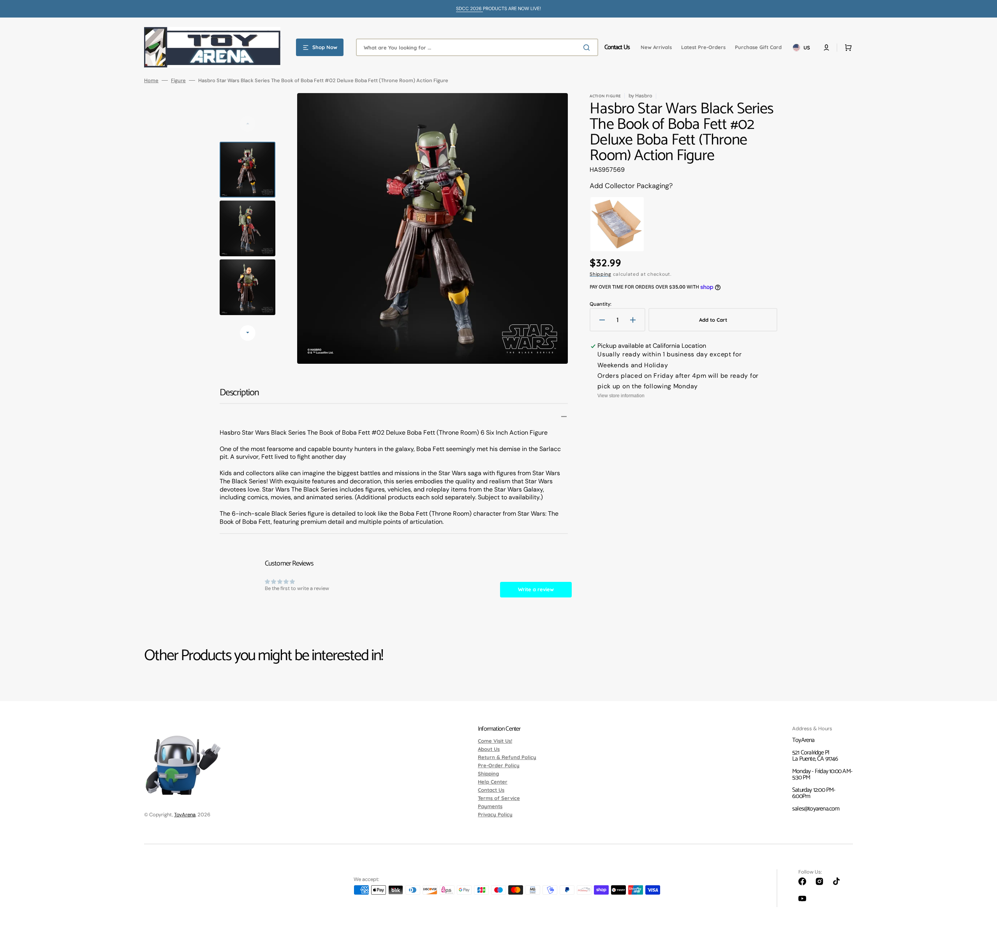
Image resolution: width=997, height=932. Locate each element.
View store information (621, 395)
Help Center (492, 782)
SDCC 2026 (469, 8)
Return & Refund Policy (507, 757)
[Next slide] (247, 333)
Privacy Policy (495, 814)
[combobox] (477, 47)
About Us (489, 749)
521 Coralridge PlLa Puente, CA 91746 (815, 755)
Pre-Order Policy (499, 765)
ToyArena (185, 814)
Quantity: (600, 304)
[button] (826, 47)
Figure (178, 80)
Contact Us (491, 790)
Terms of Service (499, 798)
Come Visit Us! (495, 741)
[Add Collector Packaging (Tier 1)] (617, 224)
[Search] (588, 47)
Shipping (600, 274)
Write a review (536, 589)
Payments (490, 806)
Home (151, 80)
